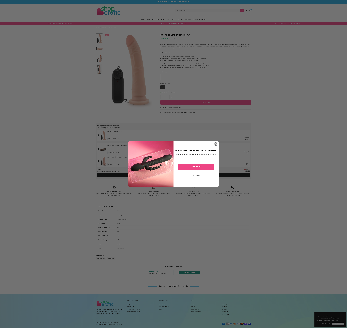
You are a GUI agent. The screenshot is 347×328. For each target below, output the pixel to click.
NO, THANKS (196, 175)
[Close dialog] (216, 144)
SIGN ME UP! (196, 167)
